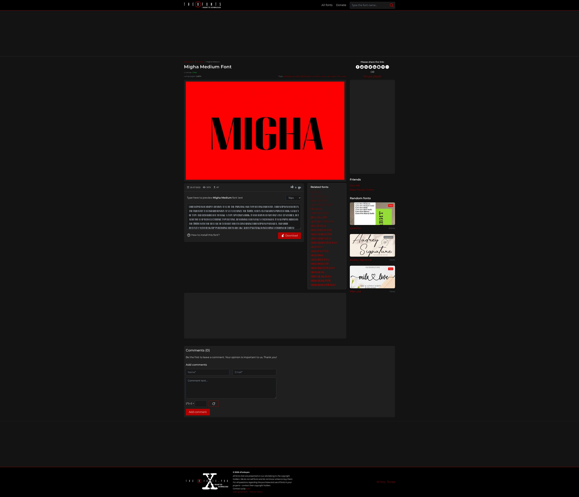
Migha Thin (316, 192)
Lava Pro (355, 228)
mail (248, 489)
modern (317, 76)
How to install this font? (205, 235)
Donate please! (372, 76)
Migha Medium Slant (321, 238)
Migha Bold (317, 255)
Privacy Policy (256, 492)
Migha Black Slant (321, 276)
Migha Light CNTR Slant (322, 222)
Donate (341, 5)
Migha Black (317, 272)
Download (291, 235)
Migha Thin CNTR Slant (322, 205)
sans (324, 76)
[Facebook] (357, 67)
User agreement (240, 492)
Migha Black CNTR (321, 281)
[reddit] (362, 67)
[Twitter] (370, 67)
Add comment (198, 412)
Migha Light (317, 209)
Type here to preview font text (215, 197)
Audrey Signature (361, 259)
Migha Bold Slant (320, 260)
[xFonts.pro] (203, 5)
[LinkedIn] (374, 67)
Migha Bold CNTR (320, 264)
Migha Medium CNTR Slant (324, 243)
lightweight (306, 76)
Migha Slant (317, 247)
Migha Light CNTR (319, 217)
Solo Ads (355, 185)
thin (339, 76)
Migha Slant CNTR (319, 251)
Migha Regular (318, 226)
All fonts (326, 5)
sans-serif (331, 76)
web (344, 76)
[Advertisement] (289, 33)
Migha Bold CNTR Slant (322, 268)
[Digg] (366, 67)
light (297, 76)
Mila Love (355, 291)
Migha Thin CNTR (319, 201)
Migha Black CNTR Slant (323, 285)
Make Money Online (362, 189)
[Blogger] (379, 67)
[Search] (391, 5)
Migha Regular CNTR (321, 230)
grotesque (289, 76)
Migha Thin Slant (319, 196)
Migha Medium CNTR (321, 234)
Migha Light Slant (320, 213)
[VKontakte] (383, 67)
